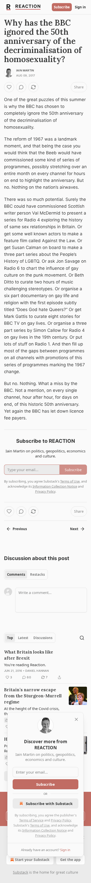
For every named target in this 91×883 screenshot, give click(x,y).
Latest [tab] (23, 638)
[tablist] (26, 574)
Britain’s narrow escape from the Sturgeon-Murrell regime (33, 696)
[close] (76, 719)
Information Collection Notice (44, 830)
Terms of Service (31, 820)
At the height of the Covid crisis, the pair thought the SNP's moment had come (31, 711)
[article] (45, 664)
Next (74, 529)
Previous (20, 529)
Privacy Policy (61, 820)
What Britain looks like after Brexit (28, 655)
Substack (20, 872)
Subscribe (62, 7)
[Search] (82, 638)
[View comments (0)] (21, 87)
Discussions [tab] (42, 638)
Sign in (80, 7)
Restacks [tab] (37, 574)
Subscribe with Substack (49, 803)
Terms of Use (40, 825)
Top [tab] (10, 638)
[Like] (9, 87)
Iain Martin (25, 70)
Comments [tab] (16, 574)
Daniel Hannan (37, 671)
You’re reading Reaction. (25, 664)
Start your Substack (32, 859)
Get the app (70, 859)
